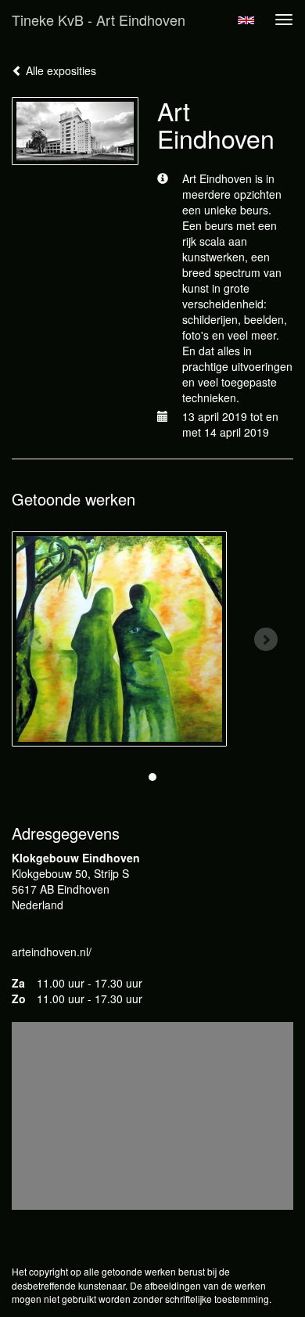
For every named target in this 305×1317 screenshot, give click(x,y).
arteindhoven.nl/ (52, 951)
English (246, 20)
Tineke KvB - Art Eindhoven (98, 19)
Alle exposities (59, 70)
